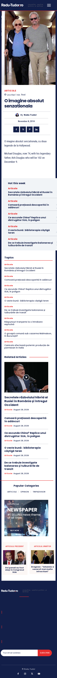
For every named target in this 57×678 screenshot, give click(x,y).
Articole (10, 91)
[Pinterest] (30, 129)
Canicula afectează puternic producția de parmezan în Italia (26, 346)
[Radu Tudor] (17, 115)
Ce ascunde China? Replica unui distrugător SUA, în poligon (27, 219)
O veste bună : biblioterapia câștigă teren (29, 231)
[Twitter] (23, 129)
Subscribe (45, 653)
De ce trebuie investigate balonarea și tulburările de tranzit (30, 244)
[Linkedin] (36, 129)
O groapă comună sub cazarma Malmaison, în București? (28, 334)
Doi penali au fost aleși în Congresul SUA (14, 570)
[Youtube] (39, 674)
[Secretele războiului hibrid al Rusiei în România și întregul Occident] (26, 377)
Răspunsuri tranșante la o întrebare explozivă (23, 323)
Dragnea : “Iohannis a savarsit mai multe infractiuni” (42, 569)
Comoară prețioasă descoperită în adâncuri (28, 206)
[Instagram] (25, 674)
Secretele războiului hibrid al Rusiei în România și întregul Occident (30, 193)
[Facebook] (16, 129)
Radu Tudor (30, 115)
